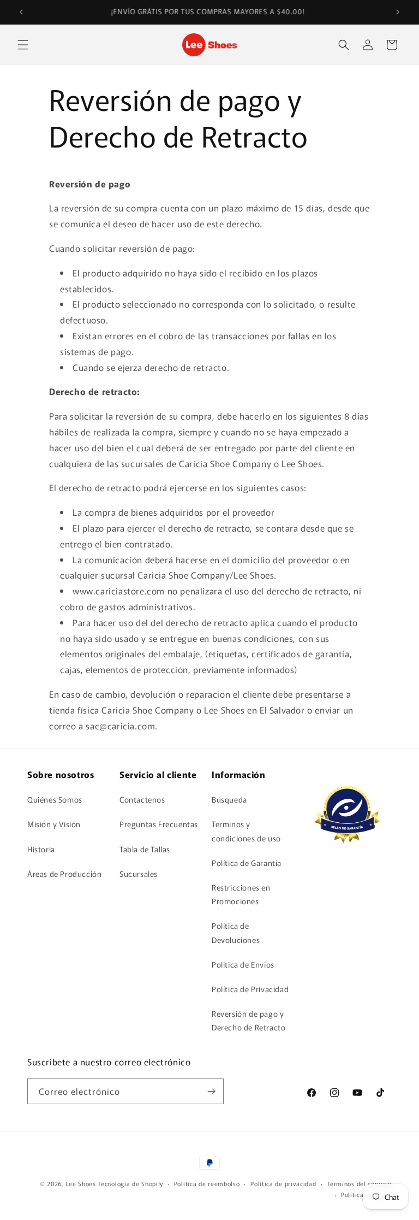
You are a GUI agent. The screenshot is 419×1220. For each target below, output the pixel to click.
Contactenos (142, 799)
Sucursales (138, 873)
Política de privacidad (283, 1183)
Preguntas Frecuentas (158, 823)
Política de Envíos (243, 964)
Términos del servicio (359, 1183)
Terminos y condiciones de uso (246, 830)
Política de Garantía (247, 862)
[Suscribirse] (211, 1091)
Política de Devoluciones (236, 932)
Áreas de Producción (64, 873)
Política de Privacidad (250, 988)
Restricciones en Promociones (241, 894)
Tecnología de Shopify (130, 1183)
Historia (41, 849)
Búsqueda (229, 799)
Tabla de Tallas (144, 849)
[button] (23, 45)
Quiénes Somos (54, 799)
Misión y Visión (54, 823)
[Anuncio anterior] (21, 12)
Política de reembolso (207, 1183)
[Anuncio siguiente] (398, 12)
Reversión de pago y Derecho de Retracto (248, 1020)
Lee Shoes (80, 1183)
